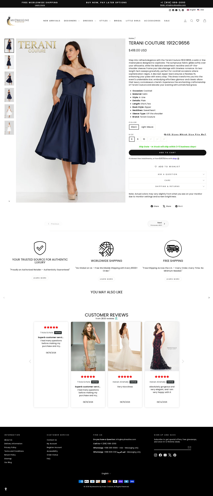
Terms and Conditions (14, 451)
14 (157, 139)
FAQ (48, 459)
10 (144, 139)
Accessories (152, 20)
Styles (104, 20)
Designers (71, 20)
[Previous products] (4, 297)
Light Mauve (147, 127)
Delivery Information (13, 443)
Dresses (88, 20)
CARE (167, 180)
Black (134, 127)
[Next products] (209, 297)
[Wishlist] (198, 20)
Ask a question (167, 174)
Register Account (54, 447)
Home (131, 38)
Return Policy (10, 455)
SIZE (167, 134)
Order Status (52, 455)
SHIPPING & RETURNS (167, 186)
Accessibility (52, 451)
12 (151, 139)
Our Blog (8, 462)
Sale (167, 20)
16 (164, 139)
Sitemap (8, 459)
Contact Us (52, 440)
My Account (52, 443)
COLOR (133, 122)
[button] (195, 10)
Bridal (118, 20)
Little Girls (133, 20)
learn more (40, 278)
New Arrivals (51, 20)
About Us (8, 440)
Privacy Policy (10, 447)
